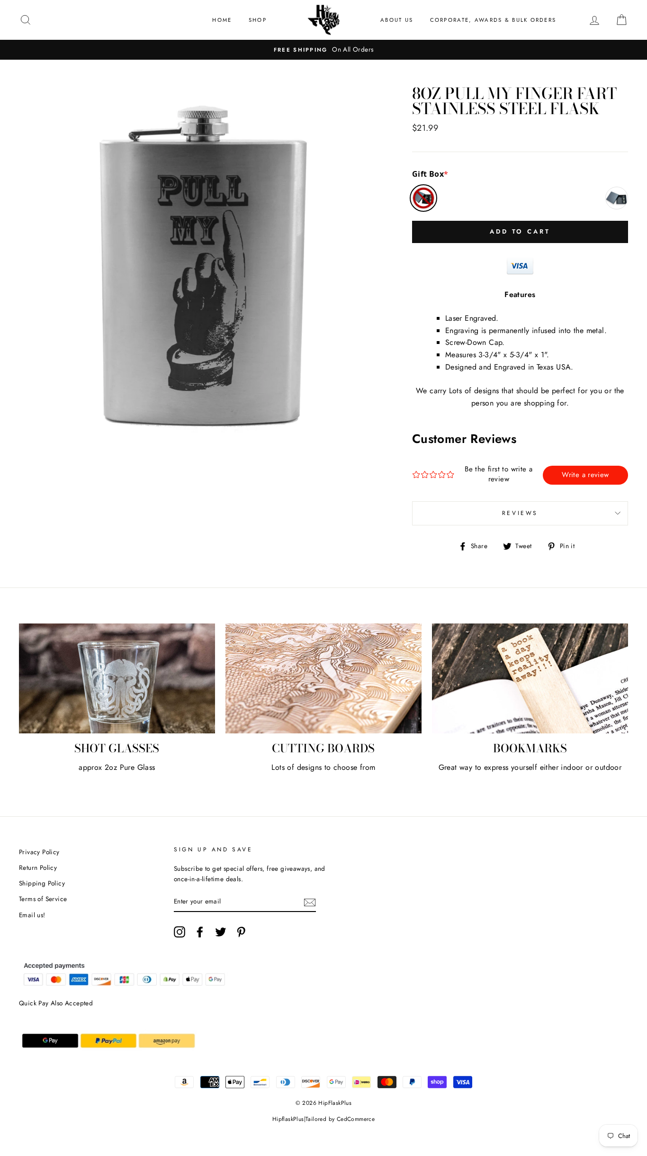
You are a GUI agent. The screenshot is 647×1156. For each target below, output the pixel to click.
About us (396, 20)
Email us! (32, 915)
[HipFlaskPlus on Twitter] (220, 932)
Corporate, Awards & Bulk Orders (493, 20)
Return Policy (38, 867)
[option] (323, 50)
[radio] (423, 198)
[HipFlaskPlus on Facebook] (200, 932)
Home (222, 20)
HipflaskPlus (288, 1119)
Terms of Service (43, 898)
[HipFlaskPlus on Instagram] (179, 932)
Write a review (585, 475)
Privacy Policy (39, 852)
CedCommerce (356, 1119)
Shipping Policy (42, 883)
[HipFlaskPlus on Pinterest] (241, 932)
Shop (258, 20)
